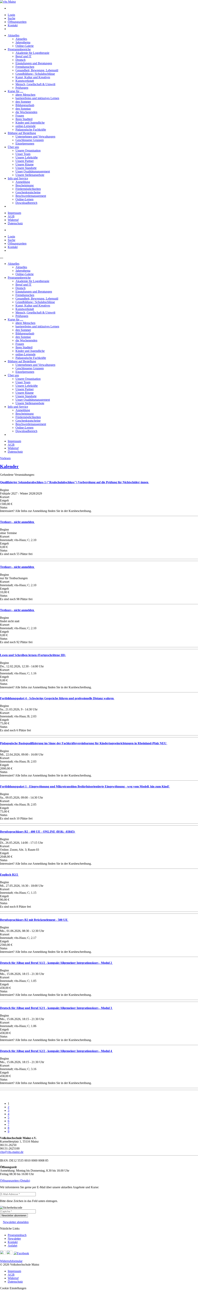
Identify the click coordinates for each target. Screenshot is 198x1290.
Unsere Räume (24, 164)
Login (11, 14)
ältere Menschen (25, 94)
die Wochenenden (26, 112)
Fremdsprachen (24, 66)
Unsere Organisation (28, 150)
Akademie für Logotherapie (32, 52)
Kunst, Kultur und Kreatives (32, 77)
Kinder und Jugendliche (30, 122)
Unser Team (22, 154)
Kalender (9, 466)
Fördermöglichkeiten (28, 188)
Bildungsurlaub (24, 105)
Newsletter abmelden (16, 1222)
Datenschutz (15, 223)
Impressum (14, 213)
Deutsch (20, 59)
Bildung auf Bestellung (22, 133)
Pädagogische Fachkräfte (30, 129)
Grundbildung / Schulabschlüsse (35, 73)
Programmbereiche (19, 49)
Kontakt (13, 25)
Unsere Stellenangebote (29, 175)
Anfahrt (12, 1245)
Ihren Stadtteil (23, 119)
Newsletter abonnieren (14, 1215)
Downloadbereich (26, 202)
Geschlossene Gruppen (29, 140)
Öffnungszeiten (17, 21)
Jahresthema (22, 42)
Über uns (13, 147)
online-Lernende (25, 126)
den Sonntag (23, 108)
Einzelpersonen (24, 143)
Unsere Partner (24, 161)
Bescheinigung (24, 185)
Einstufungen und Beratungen (33, 63)
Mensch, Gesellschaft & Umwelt (35, 84)
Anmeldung (22, 182)
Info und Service (18, 178)
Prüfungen (21, 87)
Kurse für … (15, 91)
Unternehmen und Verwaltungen (35, 136)
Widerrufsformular (11, 1261)
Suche (11, 18)
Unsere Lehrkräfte (26, 157)
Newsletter (14, 1238)
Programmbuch (17, 1235)
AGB (11, 216)
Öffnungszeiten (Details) (15, 1180)
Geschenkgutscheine (28, 192)
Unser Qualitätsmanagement (32, 171)
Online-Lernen (24, 199)
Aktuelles (13, 35)
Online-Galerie (24, 45)
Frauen (19, 115)
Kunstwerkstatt (24, 80)
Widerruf (13, 219)
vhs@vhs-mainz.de (11, 1152)
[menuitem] (103, 8)
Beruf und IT (23, 56)
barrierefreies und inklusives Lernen (37, 98)
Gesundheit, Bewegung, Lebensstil (36, 70)
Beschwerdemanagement (30, 195)
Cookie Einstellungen (13, 1288)
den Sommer (23, 101)
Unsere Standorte (26, 168)
